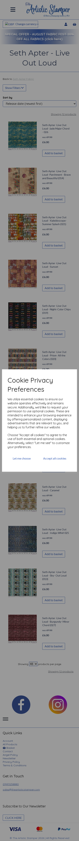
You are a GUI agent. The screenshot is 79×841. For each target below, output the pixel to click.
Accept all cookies (54, 458)
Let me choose (22, 458)
